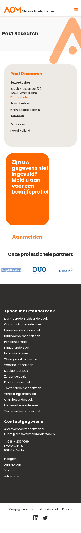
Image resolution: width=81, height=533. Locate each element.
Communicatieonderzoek (23, 324)
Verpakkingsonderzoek (20, 394)
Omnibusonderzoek (18, 399)
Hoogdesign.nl (50, 526)
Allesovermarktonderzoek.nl (24, 429)
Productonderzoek (17, 382)
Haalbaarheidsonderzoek (22, 336)
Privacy (67, 509)
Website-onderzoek (18, 365)
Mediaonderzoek (16, 370)
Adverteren (12, 476)
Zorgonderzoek (15, 376)
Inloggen (10, 458)
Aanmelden (12, 464)
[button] (74, 9)
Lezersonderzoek (16, 353)
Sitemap (10, 470)
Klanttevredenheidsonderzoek (26, 318)
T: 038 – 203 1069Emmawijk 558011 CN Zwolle (16, 446)
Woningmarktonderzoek (21, 359)
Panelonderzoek (15, 341)
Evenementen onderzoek (22, 330)
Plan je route (19, 97)
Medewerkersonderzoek (21, 405)
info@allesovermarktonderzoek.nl (31, 434)
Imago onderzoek (16, 347)
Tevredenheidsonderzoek (22, 388)
